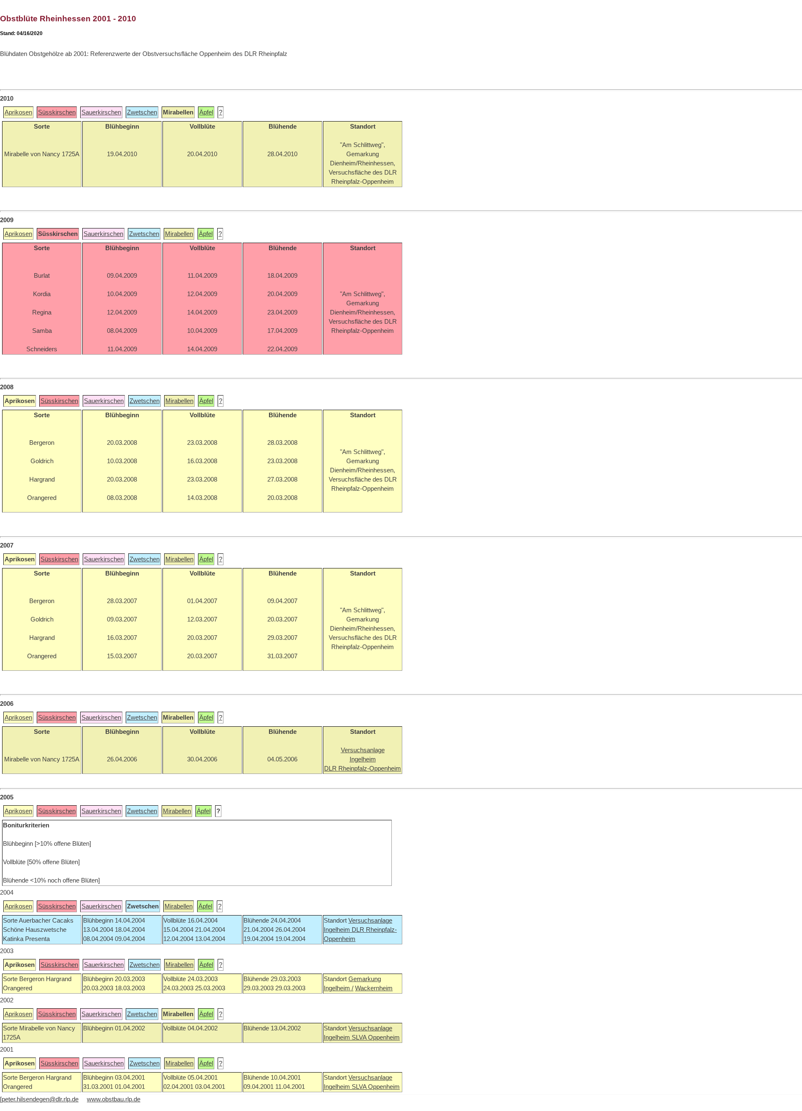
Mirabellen (179, 234)
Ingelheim (338, 929)
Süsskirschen (57, 112)
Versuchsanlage (370, 920)
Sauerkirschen (101, 112)
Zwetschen (142, 112)
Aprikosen (18, 112)
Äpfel (206, 112)
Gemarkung (364, 979)
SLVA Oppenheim (376, 1037)
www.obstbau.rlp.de (113, 1099)
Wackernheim (374, 988)
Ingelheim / (338, 988)
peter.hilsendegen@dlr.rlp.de (40, 1099)
